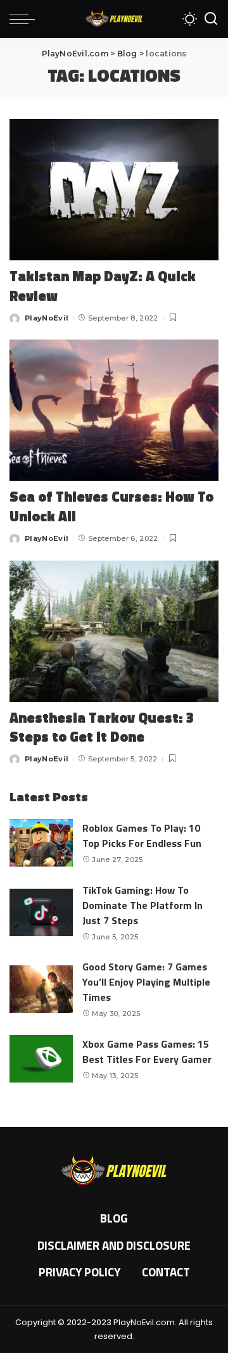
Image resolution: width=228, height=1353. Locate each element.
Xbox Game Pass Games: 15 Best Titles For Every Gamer (147, 1051)
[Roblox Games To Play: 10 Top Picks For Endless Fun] (41, 843)
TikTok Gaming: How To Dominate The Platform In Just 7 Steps (142, 905)
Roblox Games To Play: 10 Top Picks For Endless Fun (141, 835)
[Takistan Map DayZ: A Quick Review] (114, 189)
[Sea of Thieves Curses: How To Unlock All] (114, 410)
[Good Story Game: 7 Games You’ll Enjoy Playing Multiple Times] (41, 989)
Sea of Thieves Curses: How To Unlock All (111, 506)
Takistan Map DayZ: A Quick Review (103, 286)
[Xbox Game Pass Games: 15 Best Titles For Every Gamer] (41, 1059)
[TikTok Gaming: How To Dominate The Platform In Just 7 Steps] (41, 912)
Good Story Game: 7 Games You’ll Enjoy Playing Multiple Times (146, 982)
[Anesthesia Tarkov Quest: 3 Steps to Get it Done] (114, 631)
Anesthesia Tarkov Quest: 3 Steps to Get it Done (102, 727)
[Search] (210, 19)
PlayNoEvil (46, 318)
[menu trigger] (25, 19)
